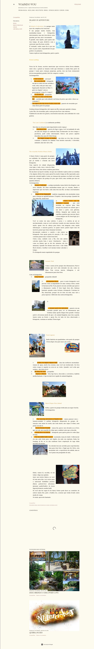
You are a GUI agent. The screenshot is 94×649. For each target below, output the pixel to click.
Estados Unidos (54, 10)
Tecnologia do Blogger (48, 644)
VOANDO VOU (27, 4)
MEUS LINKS (31, 10)
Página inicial (22, 10)
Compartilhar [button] (16, 17)
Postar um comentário (41, 595)
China (67, 10)
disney (14, 23)
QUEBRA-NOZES (35, 632)
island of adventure (18, 25)
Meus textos (39, 10)
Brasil (46, 10)
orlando (15, 27)
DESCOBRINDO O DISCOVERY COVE (43, 593)
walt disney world (17, 29)
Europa (62, 10)
